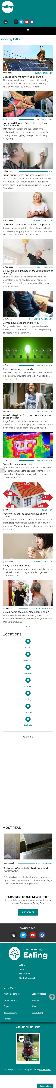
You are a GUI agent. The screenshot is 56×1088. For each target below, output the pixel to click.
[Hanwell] (28, 706)
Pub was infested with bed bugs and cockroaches (26, 870)
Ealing (28, 699)
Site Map (9, 987)
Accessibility (10, 1012)
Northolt (28, 673)
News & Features (12, 994)
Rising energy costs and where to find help (26, 175)
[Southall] (28, 680)
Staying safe (47, 863)
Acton (28, 647)
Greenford (28, 660)
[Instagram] (16, 21)
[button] (6, 22)
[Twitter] (21, 21)
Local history (10, 1000)
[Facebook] (32, 21)
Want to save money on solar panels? (24, 76)
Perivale (28, 725)
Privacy (7, 1019)
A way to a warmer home (16, 565)
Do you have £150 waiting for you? (22, 322)
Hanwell (28, 712)
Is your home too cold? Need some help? (26, 612)
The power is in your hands (18, 369)
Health (45, 510)
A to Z (22, 965)
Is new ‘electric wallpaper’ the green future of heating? (28, 272)
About (35, 1006)
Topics (7, 1006)
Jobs (21, 969)
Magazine (36, 1000)
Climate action (41, 73)
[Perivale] (28, 719)
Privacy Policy (45, 1070)
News (51, 73)
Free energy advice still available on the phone (25, 514)
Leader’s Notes (39, 994)
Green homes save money (17, 464)
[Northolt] (28, 667)
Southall (28, 686)
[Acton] (28, 641)
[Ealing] (28, 693)
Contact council (27, 978)
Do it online (24, 974)
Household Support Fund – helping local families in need (25, 124)
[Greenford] (28, 654)
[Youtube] (26, 21)
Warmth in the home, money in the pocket (26, 224)
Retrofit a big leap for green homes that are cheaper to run (27, 416)
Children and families (44, 119)
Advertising (37, 1012)
